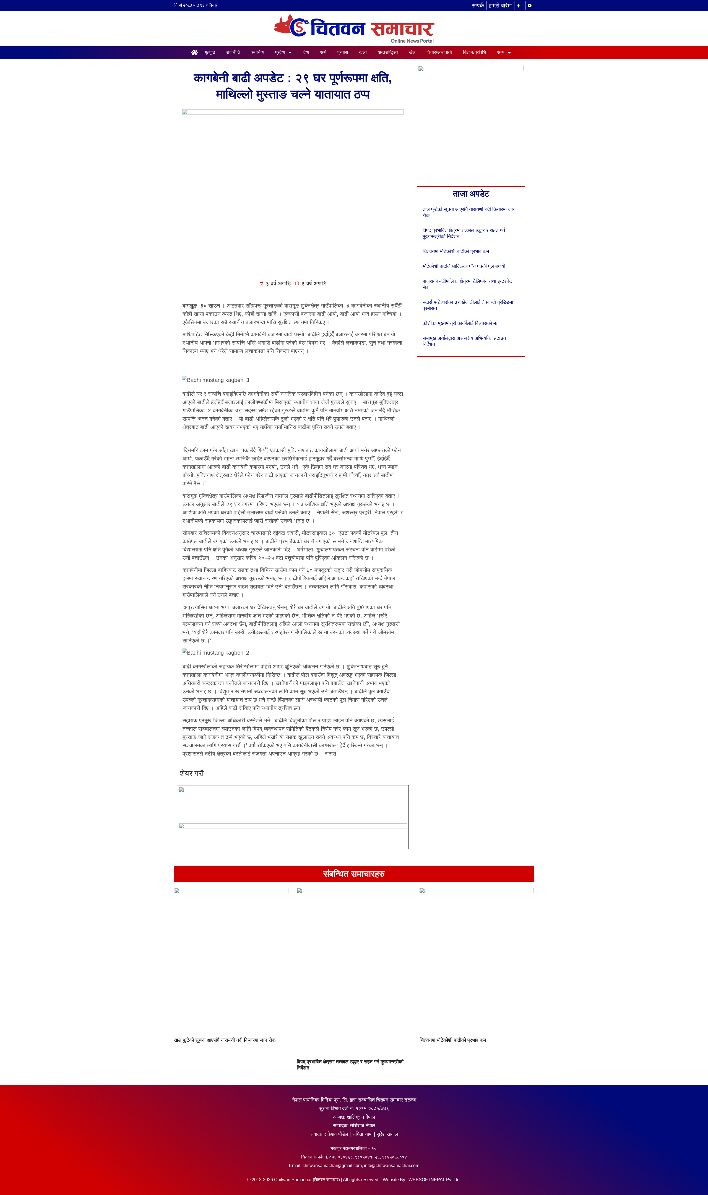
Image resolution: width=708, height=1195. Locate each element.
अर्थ (323, 52)
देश (306, 52)
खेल (412, 52)
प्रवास (342, 52)
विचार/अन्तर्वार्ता (439, 52)
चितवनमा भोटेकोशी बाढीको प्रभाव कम (456, 251)
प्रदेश (280, 52)
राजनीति (233, 52)
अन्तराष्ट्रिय (388, 52)
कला (363, 52)
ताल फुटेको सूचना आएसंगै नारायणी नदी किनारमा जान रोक (224, 1040)
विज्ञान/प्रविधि (474, 52)
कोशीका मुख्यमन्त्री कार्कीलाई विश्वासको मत (461, 323)
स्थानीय (257, 52)
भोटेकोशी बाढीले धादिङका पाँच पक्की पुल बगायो (464, 266)
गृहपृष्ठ (210, 52)
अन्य (500, 52)
